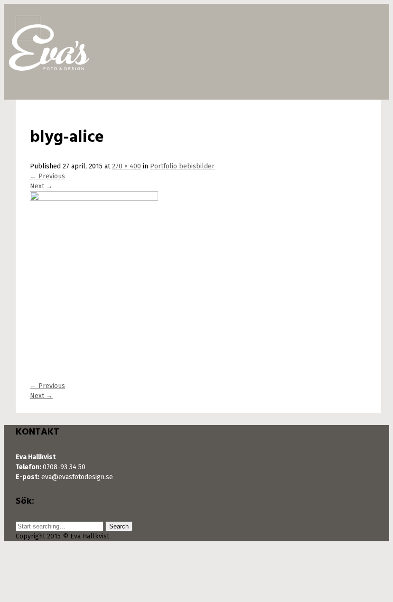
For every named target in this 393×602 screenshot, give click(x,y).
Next (41, 186)
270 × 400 (126, 166)
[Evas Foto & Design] (49, 66)
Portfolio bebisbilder (182, 166)
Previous (47, 176)
